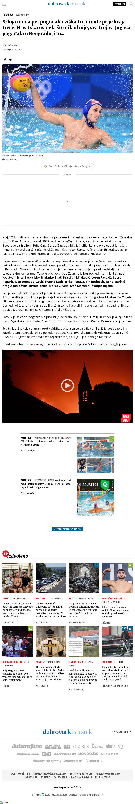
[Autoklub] (65, 753)
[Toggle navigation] (4, 4)
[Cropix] (109, 753)
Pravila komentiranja (108, 773)
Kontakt (45, 777)
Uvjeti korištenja (20, 773)
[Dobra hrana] (28, 753)
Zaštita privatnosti (81, 773)
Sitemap (105, 777)
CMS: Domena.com (95, 794)
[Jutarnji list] (27, 746)
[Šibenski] (93, 760)
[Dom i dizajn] (46, 753)
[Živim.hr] (97, 746)
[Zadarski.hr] (73, 760)
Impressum (31, 777)
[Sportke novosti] (67, 746)
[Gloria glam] (120, 746)
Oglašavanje (60, 777)
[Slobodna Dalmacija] (53, 746)
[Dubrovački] (67, 4)
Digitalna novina (80, 777)
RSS (95, 777)
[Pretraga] (131, 4)
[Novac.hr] (88, 753)
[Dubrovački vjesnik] (47, 760)
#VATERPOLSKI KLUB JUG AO (67, 529)
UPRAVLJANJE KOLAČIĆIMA (67, 787)
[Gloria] (111, 746)
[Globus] (81, 746)
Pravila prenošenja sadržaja (50, 773)
